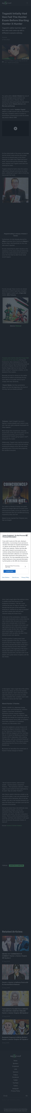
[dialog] (15, 556)
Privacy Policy (25, 577)
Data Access (15, 577)
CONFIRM (9, 571)
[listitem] (15, 566)
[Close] (27, 535)
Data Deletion (5, 577)
